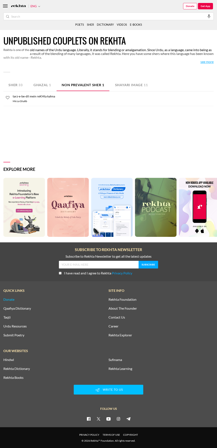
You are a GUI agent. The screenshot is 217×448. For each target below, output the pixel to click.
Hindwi (8, 359)
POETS (79, 24)
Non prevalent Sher (83, 85)
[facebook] (88, 418)
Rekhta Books (13, 377)
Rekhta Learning (120, 368)
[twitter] (98, 418)
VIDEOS (122, 24)
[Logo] (18, 6)
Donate (190, 6)
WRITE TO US (113, 389)
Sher (15, 85)
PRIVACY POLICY (89, 434)
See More (207, 62)
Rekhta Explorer (120, 335)
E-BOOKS (136, 24)
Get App (205, 6)
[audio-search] (209, 16)
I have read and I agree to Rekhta (98, 273)
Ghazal (42, 85)
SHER (90, 24)
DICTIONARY (105, 24)
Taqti (7, 317)
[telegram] (128, 418)
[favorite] (7, 98)
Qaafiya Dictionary (17, 308)
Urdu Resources (15, 326)
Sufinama (115, 359)
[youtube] (108, 418)
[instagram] (118, 418)
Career (113, 326)
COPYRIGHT (130, 434)
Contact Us (116, 317)
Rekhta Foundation (122, 299)
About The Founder (122, 308)
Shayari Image (131, 85)
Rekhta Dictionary (16, 368)
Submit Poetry (13, 335)
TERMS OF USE (111, 434)
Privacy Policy (122, 273)
